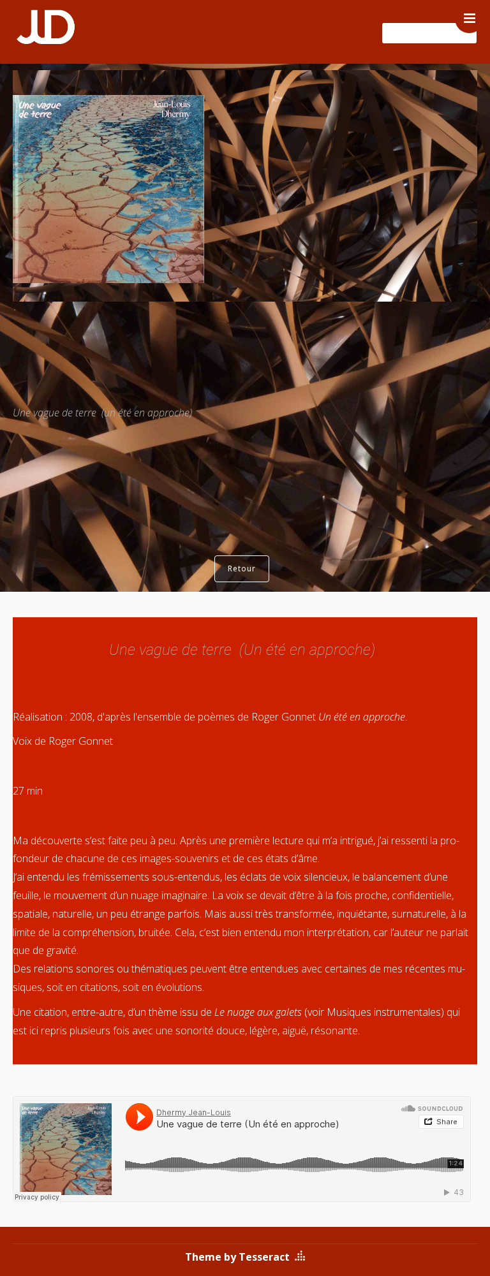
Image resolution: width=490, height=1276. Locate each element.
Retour (242, 568)
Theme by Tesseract (237, 1257)
